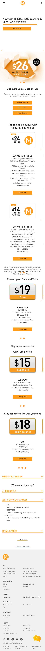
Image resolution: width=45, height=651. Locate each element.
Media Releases (7, 605)
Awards (5, 576)
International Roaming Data (24, 239)
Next (43, 51)
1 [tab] (20, 82)
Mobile (5, 584)
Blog (4, 607)
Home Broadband (28, 584)
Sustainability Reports (29, 573)
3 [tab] (25, 468)
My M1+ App (6, 615)
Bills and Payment (28, 615)
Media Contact (27, 605)
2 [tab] (24, 82)
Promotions (6, 589)
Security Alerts (27, 628)
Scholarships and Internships (32, 597)
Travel (4, 586)
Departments (6, 597)
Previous (2, 51)
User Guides (27, 625)
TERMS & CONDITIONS (22, 547)
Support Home (7, 625)
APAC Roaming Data (25, 237)
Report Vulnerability (29, 631)
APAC (32, 247)
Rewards (5, 618)
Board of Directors (29, 568)
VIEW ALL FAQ (22, 539)
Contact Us (6, 628)
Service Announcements (10, 631)
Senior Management (9, 571)
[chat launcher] (37, 638)
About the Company (9, 568)
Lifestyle (25, 586)
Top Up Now (17, 28)
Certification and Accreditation (32, 576)
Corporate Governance (30, 571)
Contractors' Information (10, 633)
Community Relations (9, 573)
